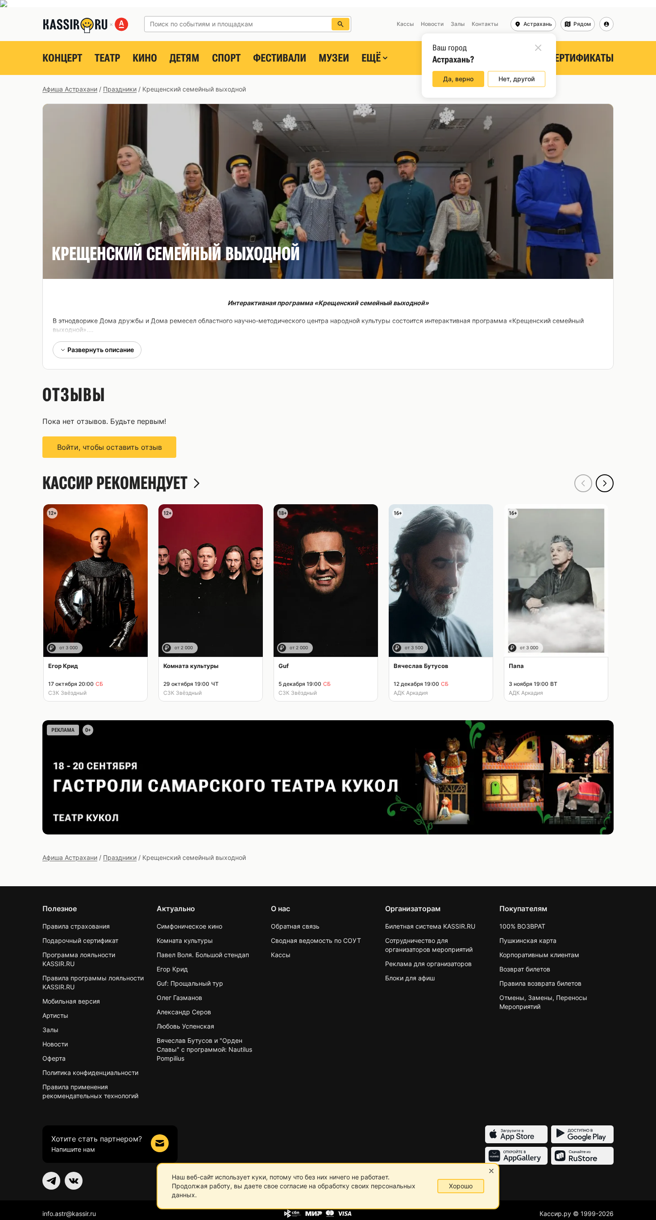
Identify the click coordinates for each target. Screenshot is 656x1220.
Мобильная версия (71, 1001)
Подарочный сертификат (80, 940)
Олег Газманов (179, 997)
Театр (107, 58)
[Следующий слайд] (605, 483)
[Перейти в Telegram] (51, 1181)
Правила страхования (76, 926)
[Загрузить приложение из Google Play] (582, 1134)
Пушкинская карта (527, 940)
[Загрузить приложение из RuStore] (582, 1156)
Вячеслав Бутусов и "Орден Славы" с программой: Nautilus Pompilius (204, 1049)
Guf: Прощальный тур (190, 983)
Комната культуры (185, 940)
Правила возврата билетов (540, 983)
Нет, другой (516, 79)
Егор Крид (172, 969)
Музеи (334, 58)
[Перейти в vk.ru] (74, 1181)
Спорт (226, 58)
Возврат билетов (524, 969)
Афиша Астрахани (69, 89)
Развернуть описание (100, 349)
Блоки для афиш (410, 978)
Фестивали (279, 58)
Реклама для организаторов (428, 963)
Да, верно (458, 79)
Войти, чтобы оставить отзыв (109, 447)
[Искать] (340, 24)
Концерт (62, 58)
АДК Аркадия (411, 692)
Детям (184, 58)
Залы (50, 1029)
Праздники (120, 89)
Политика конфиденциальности (90, 1072)
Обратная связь (295, 926)
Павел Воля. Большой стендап (203, 955)
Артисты (55, 1015)
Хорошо (461, 1186)
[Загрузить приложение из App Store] (516, 1134)
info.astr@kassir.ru (69, 1213)
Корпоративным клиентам (539, 955)
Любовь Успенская (185, 1026)
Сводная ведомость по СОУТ (316, 940)
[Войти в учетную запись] (606, 24)
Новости (55, 1044)
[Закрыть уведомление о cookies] (491, 1171)
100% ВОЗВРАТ (522, 926)
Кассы (281, 955)
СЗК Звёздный (67, 692)
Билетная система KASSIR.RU (430, 926)
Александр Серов (184, 1012)
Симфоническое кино (189, 926)
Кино (145, 58)
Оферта (54, 1058)
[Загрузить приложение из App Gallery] (516, 1156)
